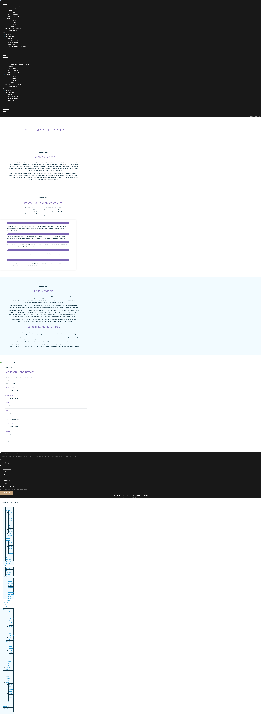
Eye (4, 32)
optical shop (66, 164)
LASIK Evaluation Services (13, 36)
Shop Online (11, 49)
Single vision (10, 223)
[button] (38, 223)
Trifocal (9, 241)
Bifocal (9, 233)
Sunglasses (11, 44)
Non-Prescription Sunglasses (17, 46)
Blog (4, 55)
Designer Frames (13, 40)
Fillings (10, 10)
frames (45, 179)
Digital (8, 260)
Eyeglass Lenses (13, 42)
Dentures (11, 26)
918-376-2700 (10, 380)
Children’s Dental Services (13, 28)
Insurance (6, 53)
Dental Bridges (12, 20)
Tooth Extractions (13, 16)
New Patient (6, 51)
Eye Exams (8, 34)
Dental (5, 4)
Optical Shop (9, 38)
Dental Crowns (12, 22)
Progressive (10, 249)
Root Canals (12, 12)
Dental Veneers (12, 24)
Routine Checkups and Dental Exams (18, 8)
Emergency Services (11, 30)
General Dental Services (12, 6)
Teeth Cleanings (13, 14)
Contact (5, 57)
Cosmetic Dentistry (11, 18)
